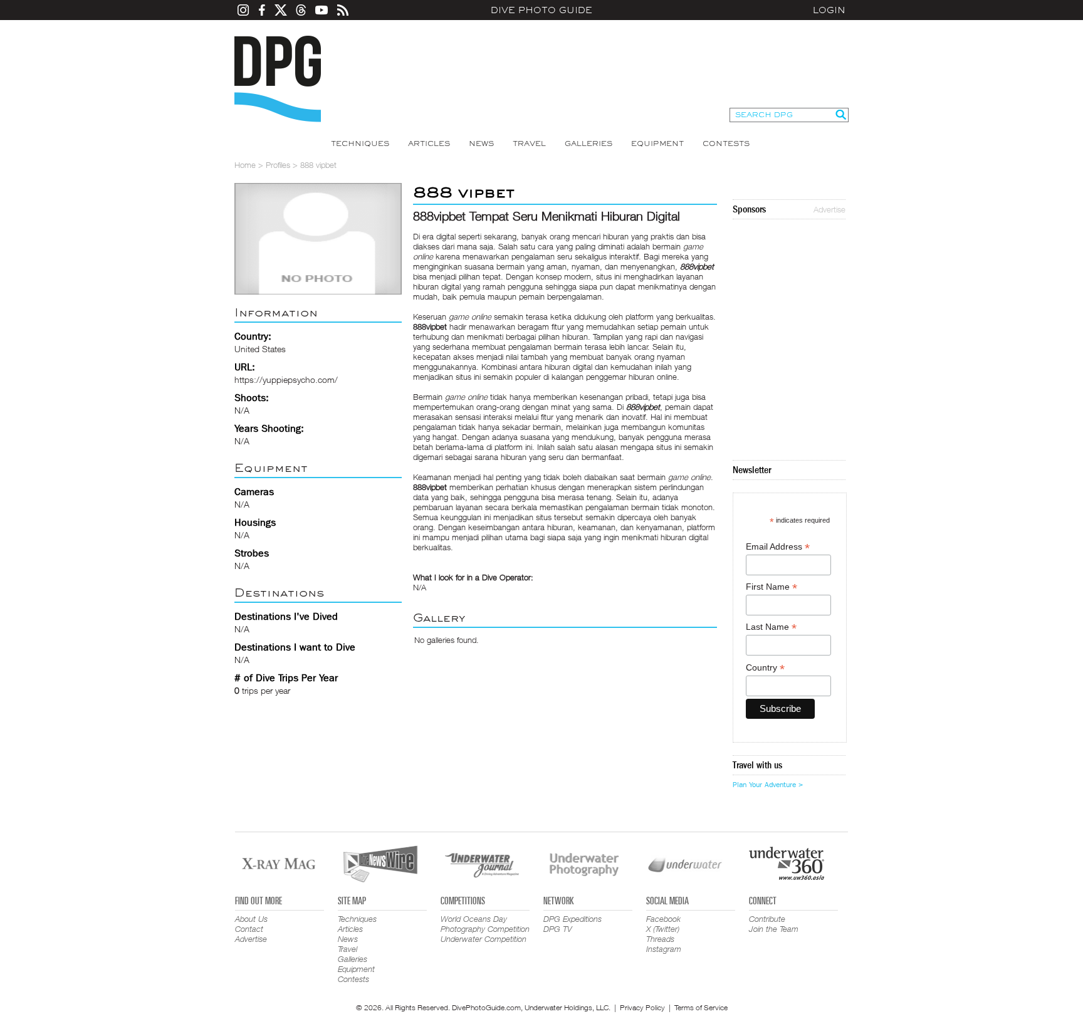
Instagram (663, 949)
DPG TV (557, 929)
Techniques (360, 143)
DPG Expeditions (572, 919)
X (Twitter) (662, 929)
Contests (726, 143)
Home (245, 165)
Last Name (771, 627)
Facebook (663, 919)
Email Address (778, 547)
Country (765, 668)
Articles (429, 143)
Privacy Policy (642, 1007)
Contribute (767, 919)
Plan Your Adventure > (768, 784)
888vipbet (697, 266)
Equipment (657, 143)
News (481, 143)
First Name (771, 587)
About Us (251, 919)
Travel (529, 143)
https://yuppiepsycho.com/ (286, 379)
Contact (249, 929)
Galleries (588, 143)
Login (829, 10)
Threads (660, 939)
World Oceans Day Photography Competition (485, 924)
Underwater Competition (483, 939)
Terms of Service (701, 1007)
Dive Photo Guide (541, 10)
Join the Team (773, 929)
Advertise (829, 209)
